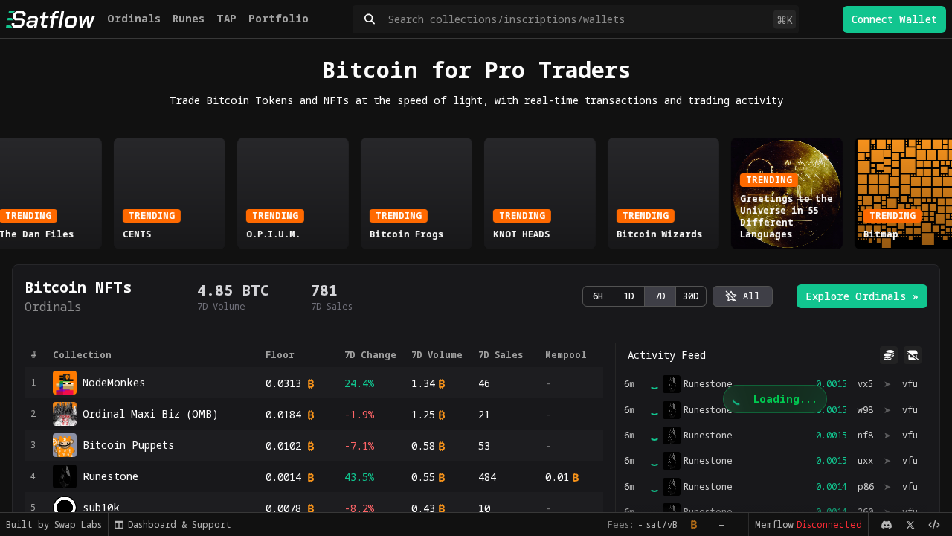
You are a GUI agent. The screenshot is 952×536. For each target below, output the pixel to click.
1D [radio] (628, 296)
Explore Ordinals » (862, 296)
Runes (189, 18)
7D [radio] (660, 296)
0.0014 (283, 477)
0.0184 (283, 414)
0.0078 (283, 508)
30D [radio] (691, 296)
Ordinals (134, 18)
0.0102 (283, 445)
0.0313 (283, 383)
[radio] (743, 296)
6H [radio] (598, 296)
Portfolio (278, 18)
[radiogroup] (644, 296)
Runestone (708, 435)
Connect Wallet (894, 19)
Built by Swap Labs (54, 524)
